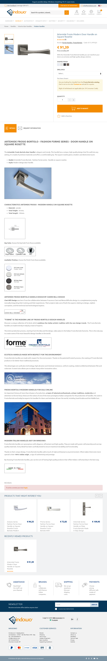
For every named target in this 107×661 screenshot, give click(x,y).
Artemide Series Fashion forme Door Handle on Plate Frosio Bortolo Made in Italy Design (80, 526)
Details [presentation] (12, 128)
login (25, 488)
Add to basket (82, 108)
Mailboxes (70, 21)
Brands (41, 633)
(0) (65, 39)
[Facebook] (86, 658)
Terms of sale (74, 638)
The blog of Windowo (69, 5)
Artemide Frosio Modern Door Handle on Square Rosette (13, 565)
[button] (76, 12)
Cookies (73, 641)
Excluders (80, 21)
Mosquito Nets (40, 21)
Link (72, 608)
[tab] (10, 128)
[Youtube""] (94, 658)
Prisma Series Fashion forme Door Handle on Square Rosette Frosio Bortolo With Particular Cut (47, 527)
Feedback (73, 636)
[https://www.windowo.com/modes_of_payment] (53, 648)
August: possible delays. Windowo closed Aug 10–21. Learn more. (53, 2)
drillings (61, 69)
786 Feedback (11, 5)
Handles (18, 21)
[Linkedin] (97, 658)
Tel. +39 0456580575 (15, 636)
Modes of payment (45, 638)
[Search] (66, 12)
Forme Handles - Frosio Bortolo (72, 42)
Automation (28, 21)
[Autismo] (77, 619)
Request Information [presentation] (32, 128)
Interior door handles (25, 26)
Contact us (74, 633)
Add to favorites (66, 116)
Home (6, 26)
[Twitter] (91, 658)
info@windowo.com (89, 5)
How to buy (43, 636)
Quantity (61, 96)
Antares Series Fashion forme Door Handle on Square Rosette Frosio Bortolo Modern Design (14, 527)
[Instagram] (88, 658)
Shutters (52, 21)
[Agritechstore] (72, 619)
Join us (94, 604)
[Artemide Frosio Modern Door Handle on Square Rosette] (20, 550)
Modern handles (39, 26)
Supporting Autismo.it (46, 641)
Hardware (9, 21)
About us (73, 634)
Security (61, 21)
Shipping (42, 634)
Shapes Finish (62, 62)
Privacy (73, 640)
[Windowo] (15, 12)
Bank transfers (44, 640)
